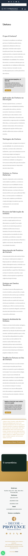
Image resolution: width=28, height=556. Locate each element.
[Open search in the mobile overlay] (14, 4)
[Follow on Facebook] (9, 2)
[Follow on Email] (16, 2)
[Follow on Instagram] (11, 2)
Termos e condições (14, 513)
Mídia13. (16, 551)
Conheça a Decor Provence (14, 442)
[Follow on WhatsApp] (14, 2)
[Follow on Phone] (19, 2)
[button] (3, 553)
